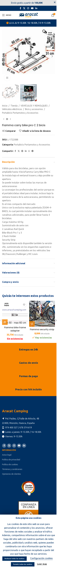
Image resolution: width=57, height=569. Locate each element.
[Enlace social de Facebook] (20, 8)
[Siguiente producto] (10, 119)
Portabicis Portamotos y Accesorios (20, 113)
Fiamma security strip (42, 329)
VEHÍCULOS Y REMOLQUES (34, 105)
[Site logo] (28, 15)
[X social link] (24, 8)
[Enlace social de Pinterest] (22, 151)
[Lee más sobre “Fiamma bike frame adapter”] (5, 322)
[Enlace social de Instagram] (28, 8)
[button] (5, 56)
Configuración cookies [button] (41, 558)
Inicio (4, 105)
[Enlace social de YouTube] (32, 8)
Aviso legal (6, 455)
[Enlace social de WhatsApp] (29, 151)
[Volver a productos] (7, 119)
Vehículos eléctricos (12, 109)
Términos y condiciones (12, 469)
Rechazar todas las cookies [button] (14, 558)
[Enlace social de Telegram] (32, 151)
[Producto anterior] (3, 119)
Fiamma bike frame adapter (15, 329)
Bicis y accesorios (34, 109)
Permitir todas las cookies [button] (22, 564)
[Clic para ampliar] (7, 78)
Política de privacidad (11, 459)
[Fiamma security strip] (42, 314)
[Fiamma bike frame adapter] (15, 313)
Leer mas (42, 564)
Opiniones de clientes (11, 474)
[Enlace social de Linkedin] (36, 8)
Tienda (14, 105)
